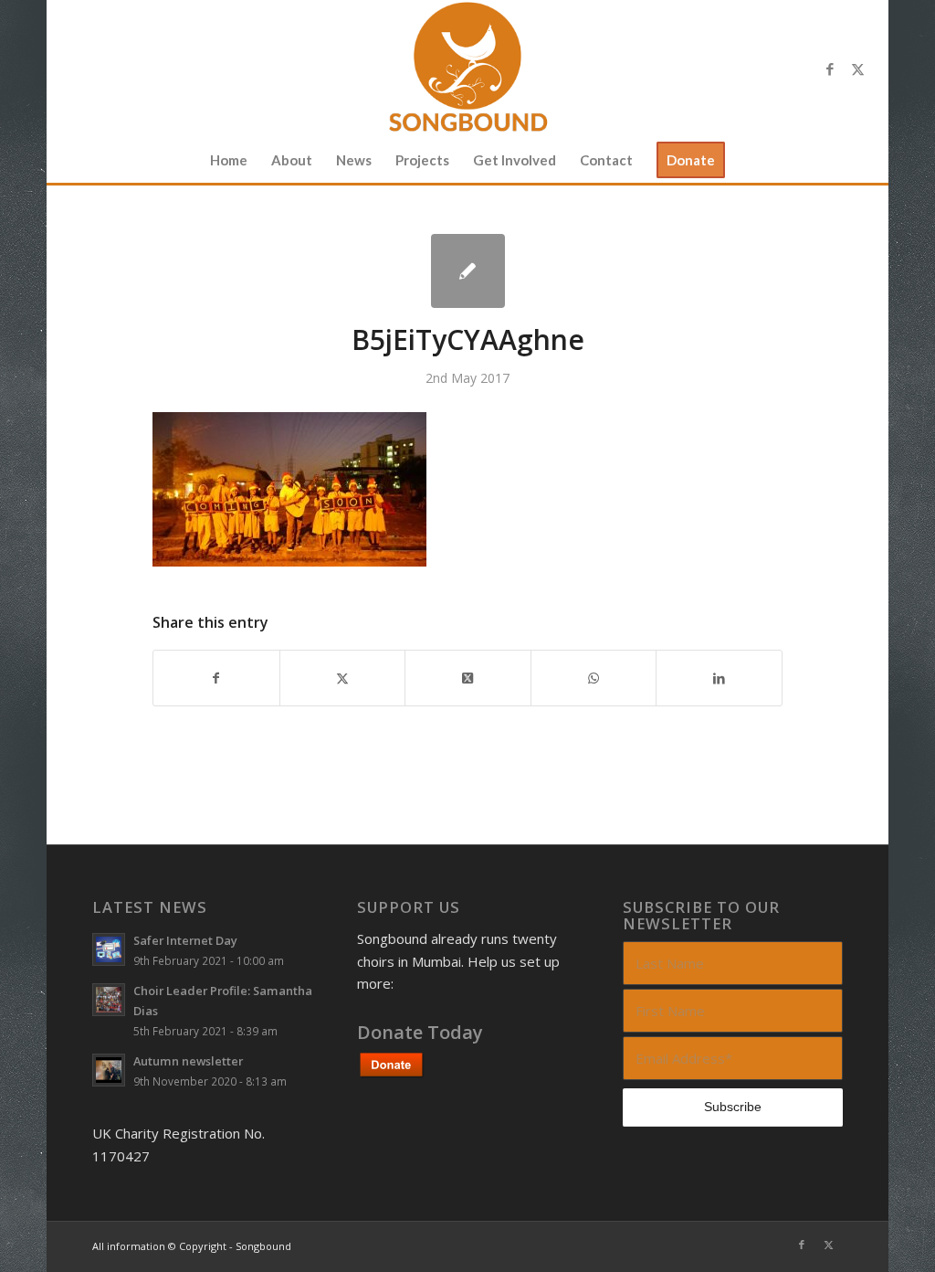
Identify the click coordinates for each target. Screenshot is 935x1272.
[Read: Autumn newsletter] (108, 1070)
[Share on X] (342, 678)
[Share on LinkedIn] (719, 678)
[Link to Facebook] (830, 68)
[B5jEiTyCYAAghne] (468, 271)
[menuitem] (228, 160)
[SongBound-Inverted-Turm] (467, 68)
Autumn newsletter (188, 1061)
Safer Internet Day (185, 940)
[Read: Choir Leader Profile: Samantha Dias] (108, 999)
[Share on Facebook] (216, 678)
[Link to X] (857, 68)
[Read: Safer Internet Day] (108, 949)
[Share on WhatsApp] (594, 678)
